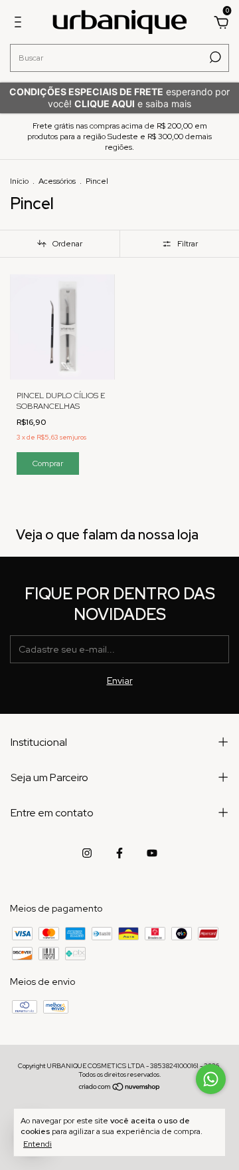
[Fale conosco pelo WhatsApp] (211, 1079)
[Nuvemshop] (119, 1088)
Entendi (37, 1144)
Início (19, 181)
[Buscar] (214, 57)
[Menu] (20, 24)
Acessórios (57, 181)
